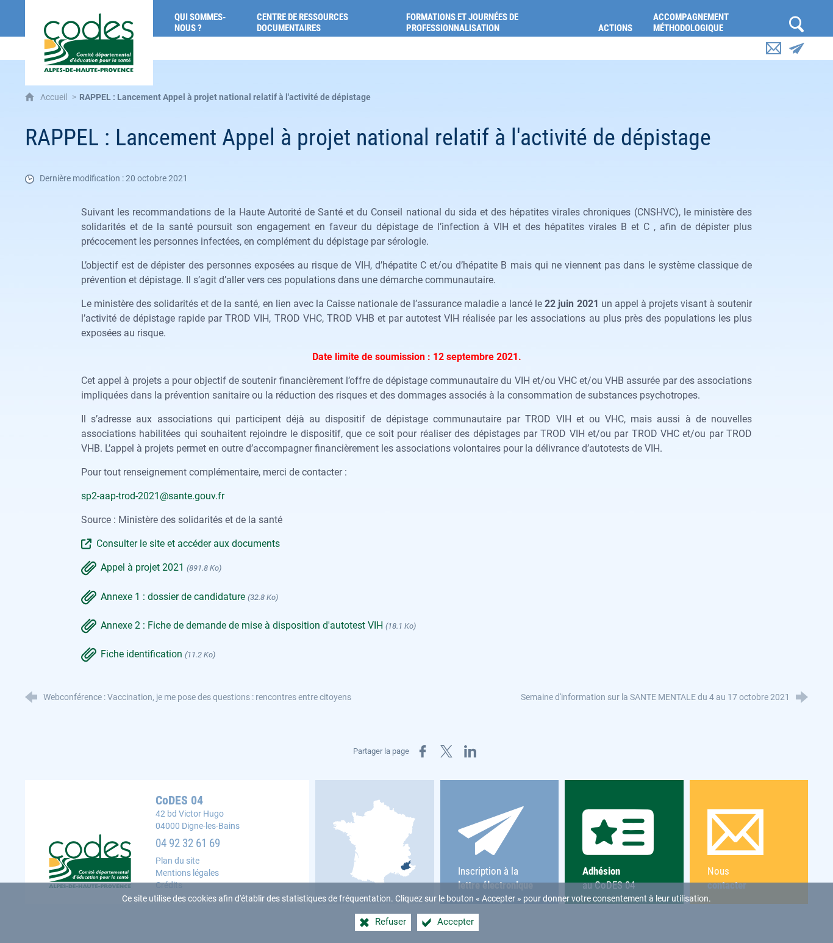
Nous (726, 878)
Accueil (54, 97)
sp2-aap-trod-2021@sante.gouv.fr (152, 496)
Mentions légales (187, 873)
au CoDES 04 (608, 878)
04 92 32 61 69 (188, 843)
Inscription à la (495, 878)
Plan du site (177, 861)
